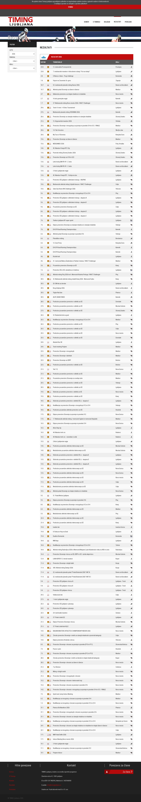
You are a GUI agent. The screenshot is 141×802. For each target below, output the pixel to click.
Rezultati (12, 785)
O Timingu (12, 776)
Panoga (12, 57)
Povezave (12, 789)
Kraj (11, 64)
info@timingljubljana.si (54, 785)
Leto (11, 50)
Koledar (11, 781)
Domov (11, 772)
